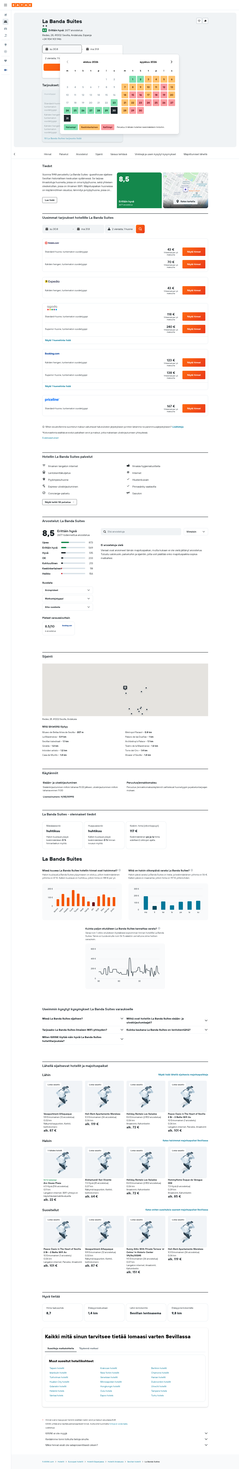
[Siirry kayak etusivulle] (22, 5)
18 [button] (75, 102)
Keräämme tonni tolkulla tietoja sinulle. (67, 1439)
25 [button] (75, 110)
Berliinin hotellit (159, 1368)
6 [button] (91, 87)
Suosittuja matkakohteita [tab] (60, 1348)
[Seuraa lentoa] (5, 51)
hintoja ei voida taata (118, 1424)
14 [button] (98, 94)
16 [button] (114, 94)
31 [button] (67, 118)
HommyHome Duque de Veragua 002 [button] (185, 1181)
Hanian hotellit (158, 1377)
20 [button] (90, 102)
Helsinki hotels (57, 1390)
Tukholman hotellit (59, 1377)
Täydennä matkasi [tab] (88, 1348)
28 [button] (98, 110)
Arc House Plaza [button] (52, 1183)
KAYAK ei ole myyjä (56, 1433)
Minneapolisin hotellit (111, 1381)
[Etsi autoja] (5, 28)
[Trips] (5, 60)
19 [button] (83, 102)
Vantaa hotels (56, 1395)
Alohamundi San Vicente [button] (98, 1179)
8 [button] (106, 87)
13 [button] (91, 94)
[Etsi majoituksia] (5, 22)
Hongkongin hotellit (110, 1386)
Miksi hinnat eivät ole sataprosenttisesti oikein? (72, 1445)
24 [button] (67, 110)
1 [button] (106, 79)
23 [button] (114, 102)
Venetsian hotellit (109, 1377)
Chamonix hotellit (160, 1372)
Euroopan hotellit (75, 1461)
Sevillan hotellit (134, 1461)
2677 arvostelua (73, 30)
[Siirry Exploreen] (5, 44)
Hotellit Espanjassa (95, 1461)
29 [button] (106, 110)
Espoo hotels (106, 1395)
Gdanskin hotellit (58, 1386)
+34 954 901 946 (51, 39)
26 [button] (82, 110)
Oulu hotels (106, 1390)
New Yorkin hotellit (109, 1372)
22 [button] (106, 102)
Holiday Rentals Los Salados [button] (141, 1113)
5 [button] (83, 87)
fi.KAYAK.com (48, 1461)
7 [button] (98, 87)
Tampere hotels (159, 1390)
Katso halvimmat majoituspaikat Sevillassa (185, 1140)
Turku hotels (157, 1395)
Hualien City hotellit (59, 1381)
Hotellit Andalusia (115, 1461)
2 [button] (114, 79)
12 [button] (83, 94)
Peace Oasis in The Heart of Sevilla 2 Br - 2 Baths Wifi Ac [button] (186, 1115)
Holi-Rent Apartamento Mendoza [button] (102, 1113)
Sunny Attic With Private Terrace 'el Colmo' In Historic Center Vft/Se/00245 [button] (145, 1252)
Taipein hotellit (57, 1368)
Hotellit (61, 1461)
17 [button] (67, 102)
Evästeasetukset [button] (50, 437)
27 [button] (90, 110)
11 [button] (75, 94)
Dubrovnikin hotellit (161, 1381)
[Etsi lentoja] (5, 15)
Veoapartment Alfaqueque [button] (58, 1113)
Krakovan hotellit (108, 1368)
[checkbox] (58, 628)
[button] (5, 5)
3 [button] (67, 87)
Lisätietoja (178, 426)
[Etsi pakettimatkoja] (5, 35)
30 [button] (114, 110)
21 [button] (98, 102)
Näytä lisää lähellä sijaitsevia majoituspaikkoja (183, 1074)
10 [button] (67, 94)
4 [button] (75, 87)
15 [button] (106, 94)
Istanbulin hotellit (58, 1372)
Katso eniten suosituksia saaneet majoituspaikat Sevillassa (177, 1209)
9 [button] (114, 87)
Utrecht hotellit (158, 1386)
